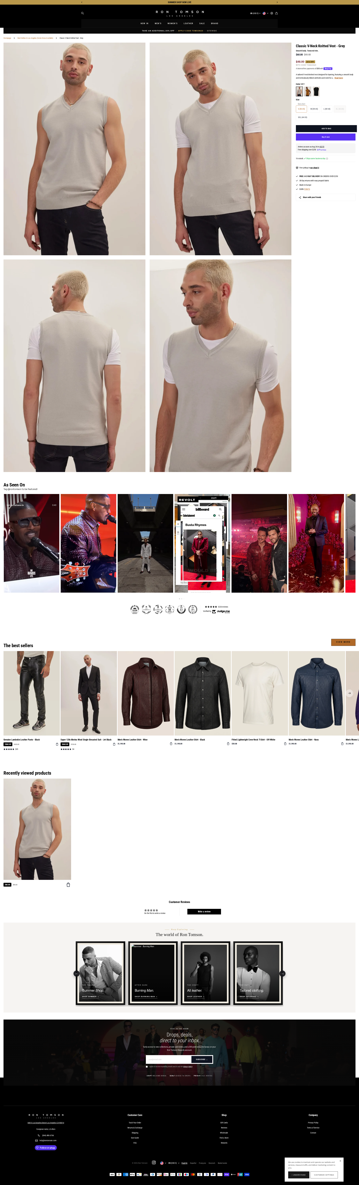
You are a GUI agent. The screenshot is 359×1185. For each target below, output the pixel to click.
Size (297, 99)
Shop (224, 1115)
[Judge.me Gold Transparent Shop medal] (158, 609)
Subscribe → (202, 1059)
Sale (202, 23)
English (184, 1163)
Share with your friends (312, 197)
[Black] (316, 91)
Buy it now (326, 137)
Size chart (301, 104)
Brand (214, 23)
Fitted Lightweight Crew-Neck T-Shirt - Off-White (253, 739)
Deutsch (212, 1163)
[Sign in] (272, 13)
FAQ (134, 1143)
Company (313, 1115)
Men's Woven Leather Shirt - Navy (304, 739)
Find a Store (224, 1138)
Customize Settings (324, 1175)
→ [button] (282, 973)
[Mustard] (307, 91)
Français (202, 1163)
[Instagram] (154, 1162)
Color (300, 84)
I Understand (299, 1175)
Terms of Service (313, 1128)
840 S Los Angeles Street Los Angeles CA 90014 (46, 1123)
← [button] (76, 973)
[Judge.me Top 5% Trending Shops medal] (192, 609)
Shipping (135, 1133)
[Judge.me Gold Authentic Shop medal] (146, 609)
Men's (158, 23)
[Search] (82, 13)
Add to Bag (326, 128)
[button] (81, 2)
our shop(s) (314, 168)
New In (145, 23)
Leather (188, 23)
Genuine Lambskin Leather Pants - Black (22, 739)
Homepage (7, 38)
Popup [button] (327, 158)
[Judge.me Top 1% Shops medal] (181, 609)
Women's (173, 23)
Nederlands (222, 1163)
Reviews (224, 1128)
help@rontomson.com (48, 1140)
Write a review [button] (204, 911)
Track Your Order (135, 1123)
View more (343, 642)
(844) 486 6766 (48, 1135)
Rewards (224, 1143)
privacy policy (187, 1067)
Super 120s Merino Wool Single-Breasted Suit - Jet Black (86, 739)
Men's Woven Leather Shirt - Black (190, 739)
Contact (313, 1133)
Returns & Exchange (134, 1128)
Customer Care (135, 1115)
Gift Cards (224, 1123)
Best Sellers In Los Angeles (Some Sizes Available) (35, 38)
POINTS (307, 189)
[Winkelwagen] (276, 13)
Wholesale (224, 1133)
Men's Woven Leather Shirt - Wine (133, 739)
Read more (339, 78)
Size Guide (135, 1138)
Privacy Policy (313, 1123)
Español (193, 1163)
